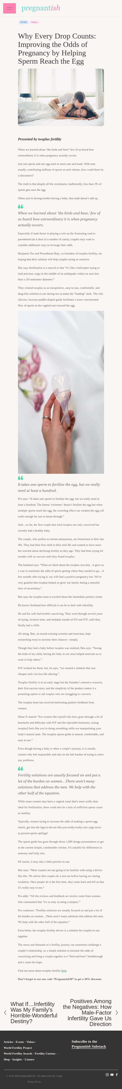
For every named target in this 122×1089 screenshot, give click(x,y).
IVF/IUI (23, 22)
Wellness (34, 22)
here (63, 970)
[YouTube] (112, 1074)
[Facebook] (116, 1074)
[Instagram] (107, 1074)
